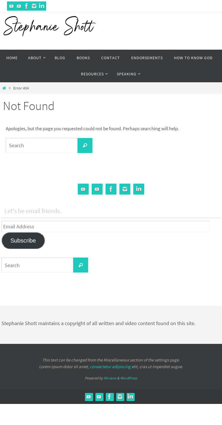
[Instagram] (34, 6)
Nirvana (110, 378)
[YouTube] (11, 6)
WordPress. (129, 378)
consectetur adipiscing (110, 366)
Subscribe (23, 240)
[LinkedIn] (41, 6)
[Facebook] (26, 6)
